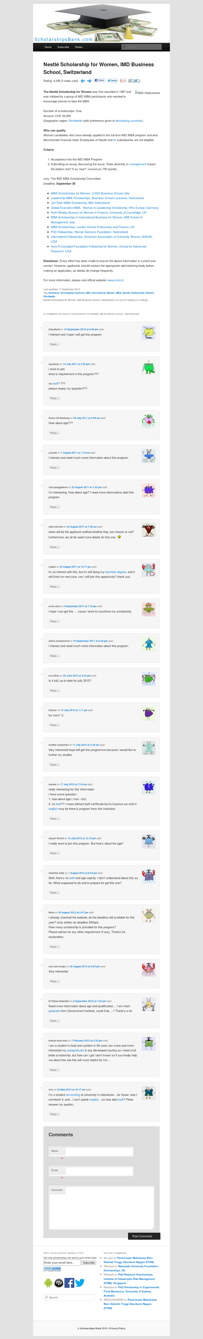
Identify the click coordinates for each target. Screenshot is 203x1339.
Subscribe (63, 47)
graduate (54, 1011)
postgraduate (75, 1050)
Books (79, 47)
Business (54, 293)
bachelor (110, 572)
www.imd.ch (116, 280)
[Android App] (48, 1287)
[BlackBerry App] (59, 1287)
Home (48, 47)
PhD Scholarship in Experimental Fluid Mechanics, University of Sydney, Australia (131, 1291)
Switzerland (137, 293)
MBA (119, 293)
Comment (56, 1190)
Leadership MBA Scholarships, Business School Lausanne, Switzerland (97, 198)
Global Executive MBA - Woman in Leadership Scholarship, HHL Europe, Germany (105, 207)
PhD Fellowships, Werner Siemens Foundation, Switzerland (89, 232)
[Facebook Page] (69, 1287)
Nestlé (126, 293)
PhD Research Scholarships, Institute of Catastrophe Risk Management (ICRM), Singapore (129, 1279)
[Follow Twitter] (80, 1287)
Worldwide (75, 120)
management (137, 164)
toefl (55, 383)
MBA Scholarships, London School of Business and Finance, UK (92, 227)
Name (57, 1152)
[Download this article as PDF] (134, 81)
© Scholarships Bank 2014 (92, 1328)
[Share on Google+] (123, 81)
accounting (73, 1094)
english (53, 808)
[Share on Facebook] (99, 81)
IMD (88, 293)
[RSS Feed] (52, 1271)
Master (111, 293)
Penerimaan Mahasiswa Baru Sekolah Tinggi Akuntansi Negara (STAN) (130, 1304)
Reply (54, 344)
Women (150, 293)
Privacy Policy (117, 1328)
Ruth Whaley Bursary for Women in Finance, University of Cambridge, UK (99, 212)
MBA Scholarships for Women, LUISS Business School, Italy (90, 193)
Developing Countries (72, 293)
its (114, 140)
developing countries (129, 120)
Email (57, 1171)
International (99, 293)
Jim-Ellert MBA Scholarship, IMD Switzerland (80, 203)
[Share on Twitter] (112, 81)
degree (121, 572)
